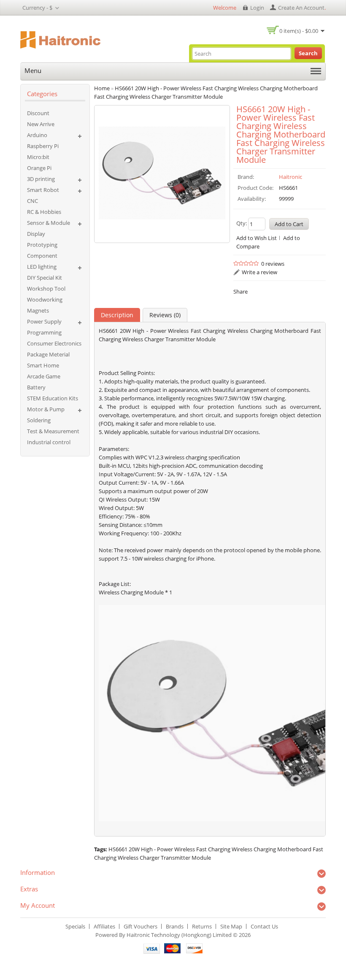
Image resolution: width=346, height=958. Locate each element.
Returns (202, 926)
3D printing (41, 179)
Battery (36, 387)
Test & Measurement (53, 431)
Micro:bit (38, 157)
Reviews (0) (165, 315)
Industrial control (48, 442)
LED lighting (42, 266)
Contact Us (264, 926)
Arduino (37, 135)
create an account (301, 7)
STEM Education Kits (52, 398)
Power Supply (44, 321)
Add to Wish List (256, 238)
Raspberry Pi (43, 146)
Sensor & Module (48, 223)
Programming (44, 332)
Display (36, 233)
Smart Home (43, 365)
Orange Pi (39, 168)
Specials (75, 926)
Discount (38, 113)
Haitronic (290, 177)
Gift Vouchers (140, 926)
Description (117, 315)
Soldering (39, 420)
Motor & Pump (46, 409)
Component (42, 255)
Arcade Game (43, 376)
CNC (32, 201)
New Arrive (40, 124)
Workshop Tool (46, 288)
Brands (175, 926)
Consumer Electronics (54, 343)
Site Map (231, 926)
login (257, 7)
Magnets (38, 310)
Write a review (259, 272)
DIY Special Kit (44, 277)
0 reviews (272, 263)
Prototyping (42, 244)
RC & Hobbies (44, 212)
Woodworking (44, 299)
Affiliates (104, 926)
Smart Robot (43, 190)
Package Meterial (48, 354)
